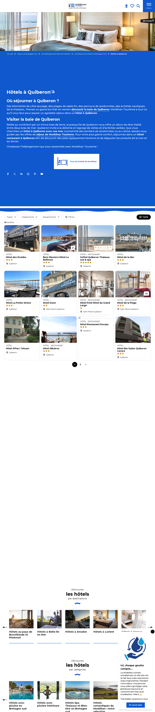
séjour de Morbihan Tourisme (55, 134)
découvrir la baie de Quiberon (90, 109)
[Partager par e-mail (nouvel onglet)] (42, 174)
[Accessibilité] (126, 6)
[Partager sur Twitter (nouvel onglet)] (14, 174)
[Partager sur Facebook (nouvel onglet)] (8, 174)
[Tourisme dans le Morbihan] (77, 6)
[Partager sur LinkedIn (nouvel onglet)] (21, 174)
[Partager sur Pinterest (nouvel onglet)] (35, 174)
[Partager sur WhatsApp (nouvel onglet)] (28, 174)
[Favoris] (132, 6)
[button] (138, 6)
